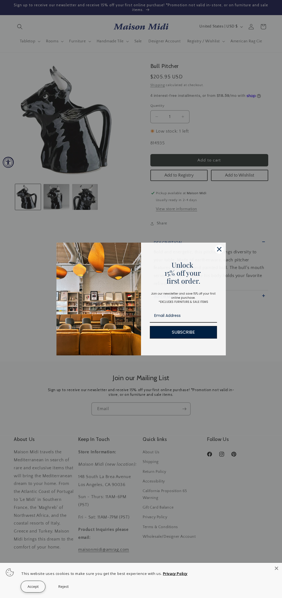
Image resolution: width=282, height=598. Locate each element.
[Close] (276, 568)
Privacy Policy (175, 573)
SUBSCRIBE (183, 332)
